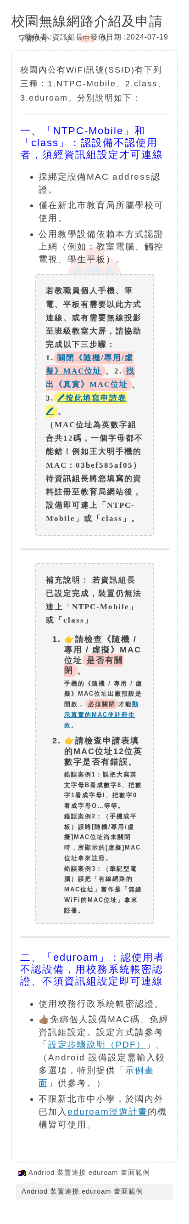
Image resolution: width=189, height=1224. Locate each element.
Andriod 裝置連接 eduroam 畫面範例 (89, 1172)
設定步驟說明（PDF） (97, 1044)
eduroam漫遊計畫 (107, 1111)
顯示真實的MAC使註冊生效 (101, 715)
